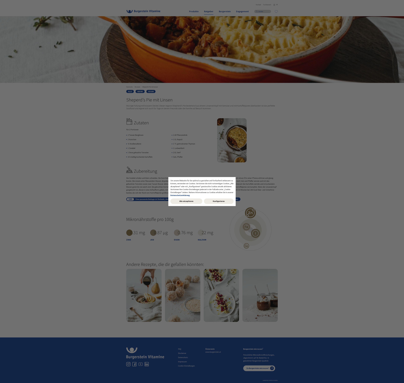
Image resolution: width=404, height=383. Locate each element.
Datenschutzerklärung (180, 195)
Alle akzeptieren (186, 201)
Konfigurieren (219, 201)
